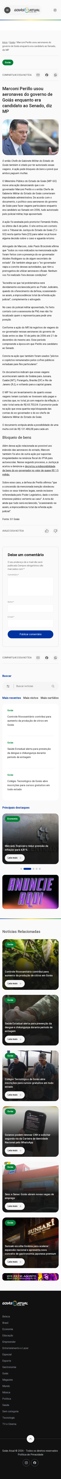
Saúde (5, 1405)
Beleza (6, 1316)
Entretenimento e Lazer (15, 1348)
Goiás (12, 42)
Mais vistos (30, 697)
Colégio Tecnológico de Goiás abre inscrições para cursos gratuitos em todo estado (28, 785)
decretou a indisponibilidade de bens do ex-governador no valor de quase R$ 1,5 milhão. (30, 470)
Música (6, 1392)
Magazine (7, 1379)
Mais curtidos (50, 697)
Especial (7, 1354)
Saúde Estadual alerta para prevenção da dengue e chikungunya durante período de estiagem (29, 753)
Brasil (5, 1322)
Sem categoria (10, 1411)
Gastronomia (9, 1367)
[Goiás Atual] (27, 10)
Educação (7, 1335)
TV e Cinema (9, 1424)
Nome (11, 602)
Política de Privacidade (30, 1454)
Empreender (9, 1341)
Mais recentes (11, 697)
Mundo (6, 1386)
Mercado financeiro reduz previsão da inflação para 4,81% (26, 847)
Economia (12, 818)
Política (6, 1398)
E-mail (11, 617)
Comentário (13, 575)
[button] (21, 869)
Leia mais (13, 858)
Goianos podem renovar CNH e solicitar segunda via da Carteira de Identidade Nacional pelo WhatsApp (27, 1138)
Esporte (6, 1360)
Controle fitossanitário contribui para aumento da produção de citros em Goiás (29, 720)
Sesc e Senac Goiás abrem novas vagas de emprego (29, 1196)
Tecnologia (8, 1417)
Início (5, 42)
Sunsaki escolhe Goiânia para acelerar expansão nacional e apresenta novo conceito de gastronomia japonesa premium (30, 1250)
